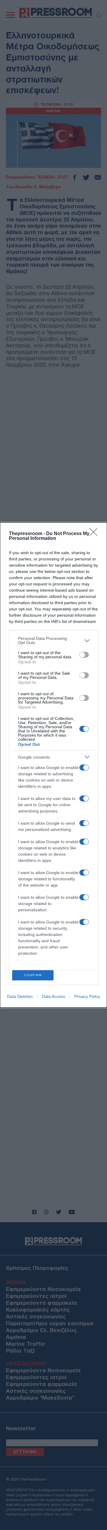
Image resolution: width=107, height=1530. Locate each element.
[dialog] (53, 765)
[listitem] (53, 640)
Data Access (53, 996)
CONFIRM (33, 975)
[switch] (84, 655)
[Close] (95, 534)
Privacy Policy (87, 996)
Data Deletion (20, 996)
